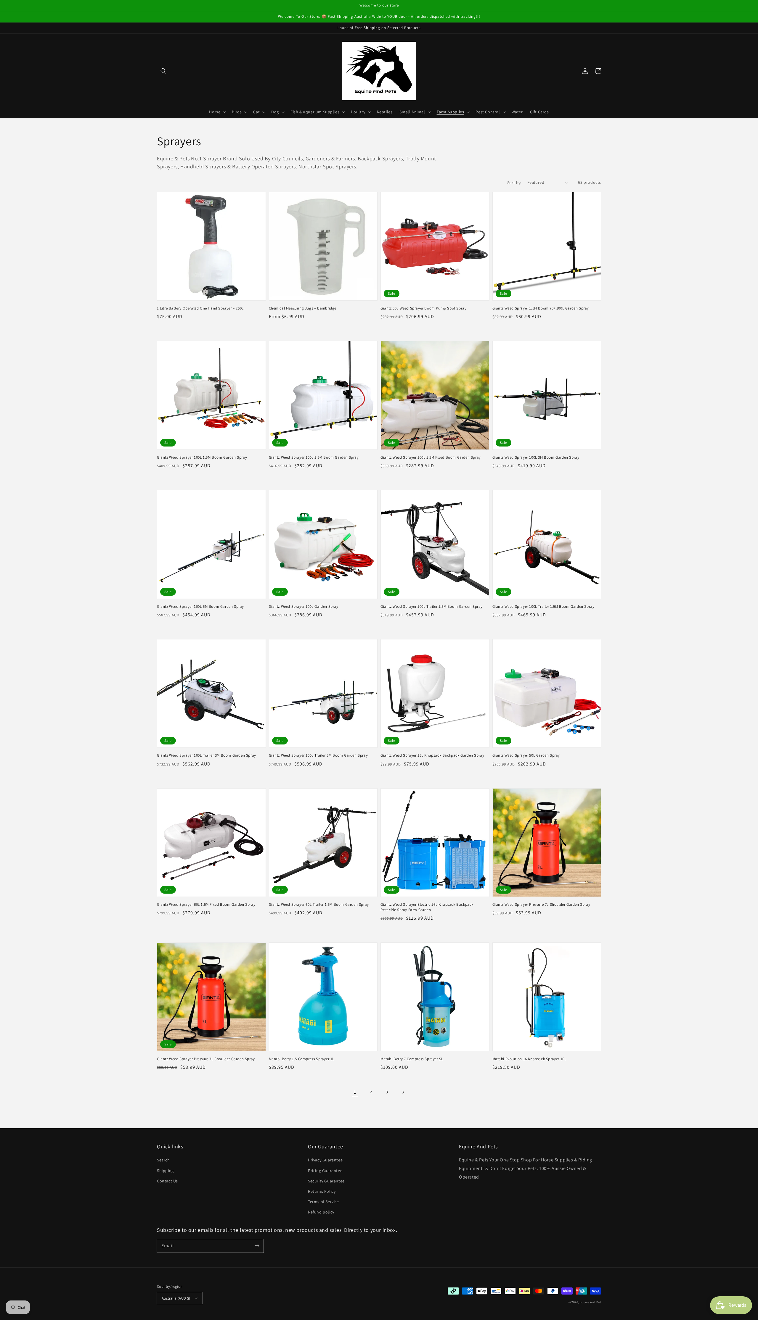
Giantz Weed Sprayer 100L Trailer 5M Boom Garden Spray (318, 755)
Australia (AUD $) (176, 1298)
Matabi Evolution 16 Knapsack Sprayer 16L (529, 1058)
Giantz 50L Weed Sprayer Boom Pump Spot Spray (423, 308)
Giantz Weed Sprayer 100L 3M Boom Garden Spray (535, 457)
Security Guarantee (326, 1181)
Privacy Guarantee (325, 1160)
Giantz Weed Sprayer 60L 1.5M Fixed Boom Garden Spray (206, 904)
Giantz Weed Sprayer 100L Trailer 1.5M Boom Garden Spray (431, 606)
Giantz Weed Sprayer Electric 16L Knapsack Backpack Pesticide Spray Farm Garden (426, 907)
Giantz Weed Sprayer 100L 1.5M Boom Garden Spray (202, 457)
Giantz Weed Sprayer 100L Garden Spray (303, 606)
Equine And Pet (590, 1302)
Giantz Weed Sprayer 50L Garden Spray (526, 755)
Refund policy (321, 1212)
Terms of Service (323, 1201)
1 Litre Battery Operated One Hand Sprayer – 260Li (201, 308)
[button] (163, 71)
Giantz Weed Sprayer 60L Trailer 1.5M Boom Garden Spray (319, 904)
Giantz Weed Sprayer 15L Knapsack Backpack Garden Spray (432, 755)
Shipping (165, 1170)
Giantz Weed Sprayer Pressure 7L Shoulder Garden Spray (541, 904)
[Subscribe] (257, 1245)
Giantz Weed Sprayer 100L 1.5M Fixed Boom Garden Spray (430, 457)
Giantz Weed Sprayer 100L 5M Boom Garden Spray (200, 606)
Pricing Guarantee (325, 1170)
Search (163, 1160)
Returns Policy (321, 1191)
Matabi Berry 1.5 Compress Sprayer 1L (302, 1058)
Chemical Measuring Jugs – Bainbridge (303, 308)
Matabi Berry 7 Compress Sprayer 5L (411, 1058)
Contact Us (167, 1181)
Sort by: (514, 182)
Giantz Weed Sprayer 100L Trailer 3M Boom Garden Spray (206, 755)
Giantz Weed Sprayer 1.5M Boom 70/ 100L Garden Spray (540, 308)
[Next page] (402, 1092)
